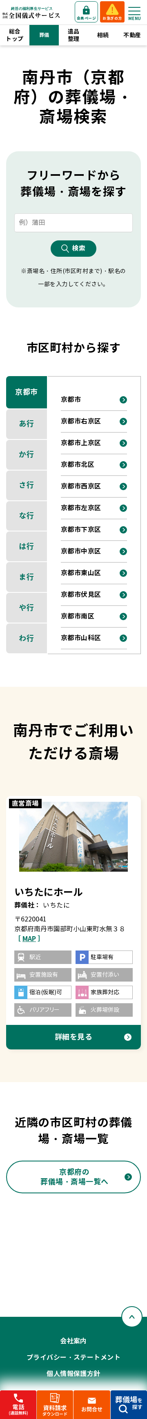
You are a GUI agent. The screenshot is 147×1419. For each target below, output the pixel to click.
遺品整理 (74, 35)
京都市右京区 (81, 421)
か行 (26, 454)
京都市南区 (77, 616)
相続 (103, 35)
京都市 (26, 392)
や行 (26, 607)
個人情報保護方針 (73, 1374)
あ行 (26, 423)
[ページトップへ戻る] (132, 1316)
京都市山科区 (81, 638)
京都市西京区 (81, 486)
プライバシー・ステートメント (74, 1357)
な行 (26, 515)
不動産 (132, 35)
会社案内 (73, 1341)
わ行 (26, 638)
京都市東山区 (81, 573)
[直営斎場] (73, 837)
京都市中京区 (81, 551)
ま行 (26, 577)
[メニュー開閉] (134, 11)
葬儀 (44, 35)
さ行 (26, 485)
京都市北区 (77, 464)
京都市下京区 (81, 529)
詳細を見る (74, 1037)
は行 (26, 546)
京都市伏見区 (81, 594)
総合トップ (14, 35)
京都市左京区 (81, 508)
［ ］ (29, 939)
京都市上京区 (81, 443)
